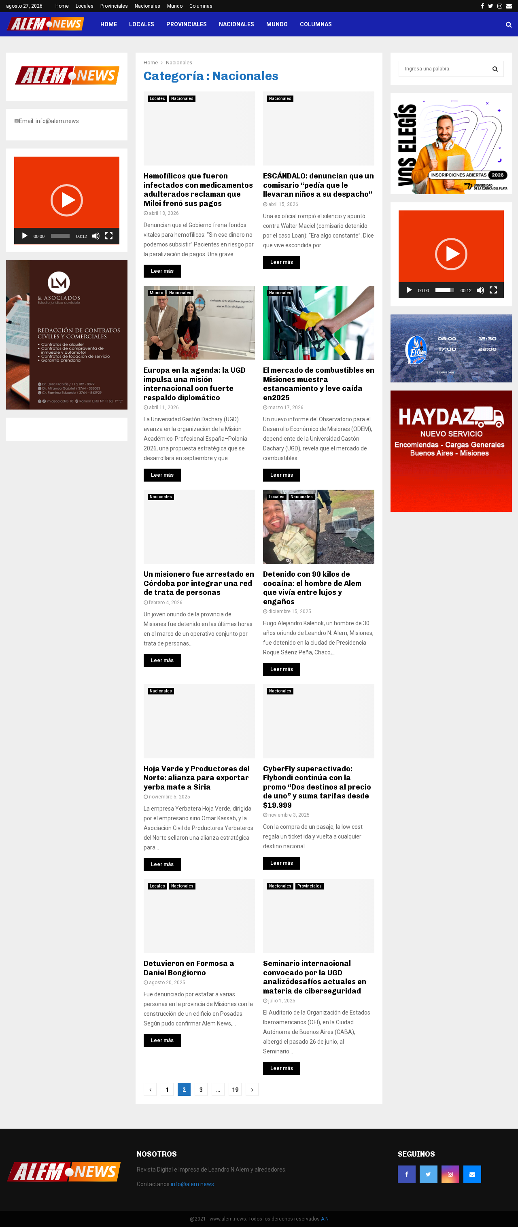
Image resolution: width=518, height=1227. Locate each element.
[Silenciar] (96, 236)
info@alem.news (192, 1184)
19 (235, 1090)
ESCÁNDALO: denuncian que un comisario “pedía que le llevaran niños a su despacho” (318, 185)
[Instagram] (450, 1174)
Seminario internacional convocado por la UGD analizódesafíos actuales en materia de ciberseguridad (314, 977)
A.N (325, 1219)
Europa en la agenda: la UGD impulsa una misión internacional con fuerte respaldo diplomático (195, 384)
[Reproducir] (25, 236)
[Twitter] (428, 1174)
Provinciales (114, 6)
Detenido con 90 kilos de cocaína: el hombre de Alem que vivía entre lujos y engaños (312, 588)
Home (62, 6)
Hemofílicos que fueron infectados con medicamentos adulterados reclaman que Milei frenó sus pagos (198, 190)
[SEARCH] (495, 69)
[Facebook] (407, 1174)
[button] (67, 200)
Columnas (200, 6)
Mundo (175, 6)
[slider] (60, 236)
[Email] (472, 1174)
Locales (84, 6)
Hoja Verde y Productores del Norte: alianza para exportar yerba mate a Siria (197, 778)
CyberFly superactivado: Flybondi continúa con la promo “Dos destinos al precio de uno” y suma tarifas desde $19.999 (317, 787)
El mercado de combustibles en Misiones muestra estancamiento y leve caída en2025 (318, 384)
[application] (66, 200)
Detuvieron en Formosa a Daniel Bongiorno (189, 968)
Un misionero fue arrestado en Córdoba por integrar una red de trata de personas (199, 583)
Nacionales (147, 6)
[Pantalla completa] (109, 236)
